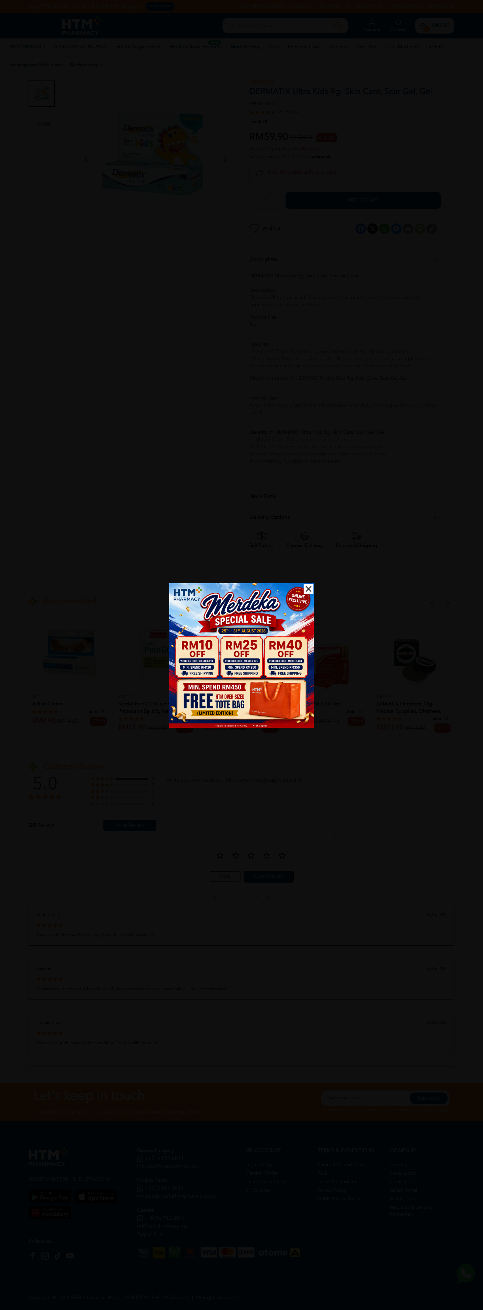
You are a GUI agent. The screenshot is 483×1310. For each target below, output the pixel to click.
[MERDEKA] (241, 655)
